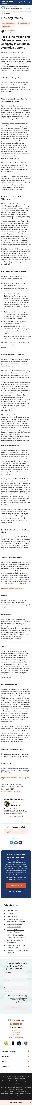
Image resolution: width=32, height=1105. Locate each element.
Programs (10, 913)
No (24, 832)
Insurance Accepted (25, 23)
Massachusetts (16, 1030)
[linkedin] (17, 1024)
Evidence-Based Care (9, 23)
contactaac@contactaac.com (13, 588)
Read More (19, 813)
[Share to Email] (20, 842)
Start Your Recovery (16, 891)
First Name (7, 972)
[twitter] (14, 1024)
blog (21, 1023)
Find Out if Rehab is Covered (7, 2)
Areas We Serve (12, 916)
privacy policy (20, 997)
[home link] (2, 13)
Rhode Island (16, 1032)
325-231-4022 (22, 2)
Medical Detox (7, 26)
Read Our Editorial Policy (15, 816)
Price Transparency (13, 910)
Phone (6, 988)
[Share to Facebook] (16, 842)
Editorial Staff (13, 30)
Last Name (7, 980)
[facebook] (11, 1024)
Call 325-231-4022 (16, 885)
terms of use (11, 997)
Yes (11, 832)
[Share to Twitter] (12, 842)
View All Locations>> (16, 1037)
